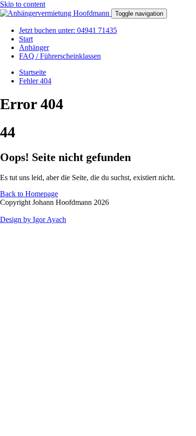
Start (26, 39)
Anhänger (34, 47)
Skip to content (22, 4)
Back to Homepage (29, 194)
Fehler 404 (35, 81)
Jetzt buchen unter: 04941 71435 (68, 30)
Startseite (32, 72)
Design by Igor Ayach (33, 219)
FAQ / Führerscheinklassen (60, 56)
